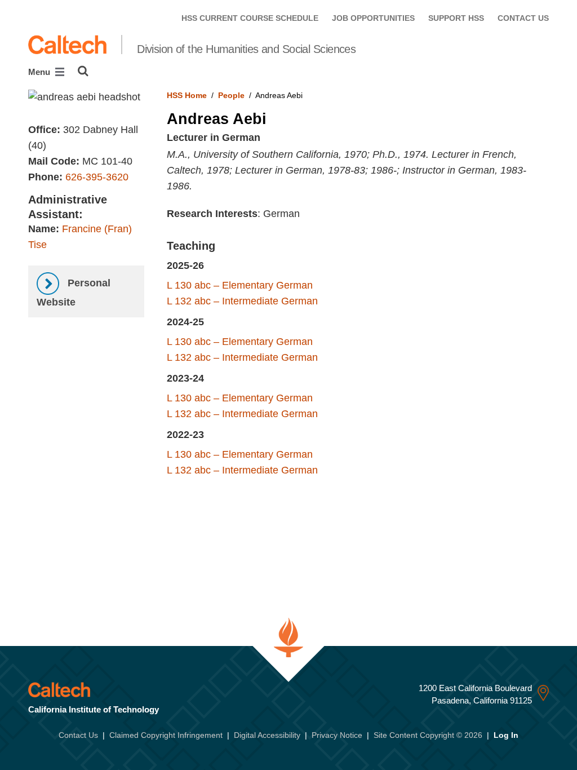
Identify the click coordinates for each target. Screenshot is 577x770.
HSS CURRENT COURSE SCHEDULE (249, 18)
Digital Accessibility (267, 735)
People (231, 95)
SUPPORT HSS (456, 18)
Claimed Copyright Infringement (166, 735)
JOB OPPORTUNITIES (373, 18)
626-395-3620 (96, 177)
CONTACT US (523, 18)
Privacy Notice (337, 735)
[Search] (83, 71)
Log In (506, 735)
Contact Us (78, 735)
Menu (40, 72)
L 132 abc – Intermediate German (242, 301)
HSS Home (187, 95)
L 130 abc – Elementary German (240, 285)
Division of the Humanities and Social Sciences (246, 49)
